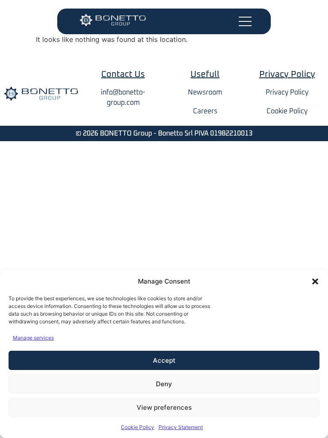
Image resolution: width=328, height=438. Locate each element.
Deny (164, 384)
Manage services (33, 337)
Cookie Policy (137, 427)
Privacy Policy (287, 92)
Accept (164, 360)
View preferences (164, 407)
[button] (315, 281)
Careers (205, 111)
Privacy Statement (180, 427)
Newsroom (205, 92)
